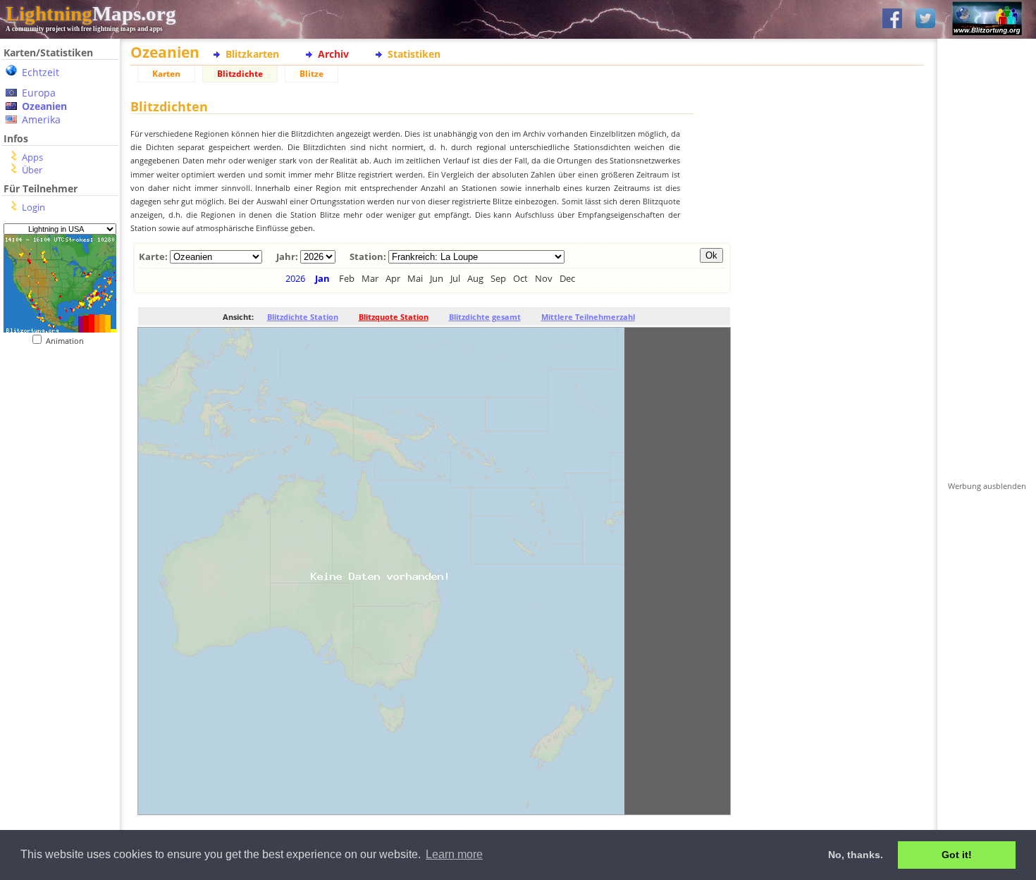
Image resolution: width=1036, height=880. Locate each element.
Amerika (41, 119)
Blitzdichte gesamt (485, 316)
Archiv (333, 54)
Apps (32, 157)
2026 (295, 278)
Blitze (311, 74)
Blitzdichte (240, 74)
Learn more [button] (454, 854)
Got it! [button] (957, 854)
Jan (322, 278)
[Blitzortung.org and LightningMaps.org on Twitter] (925, 19)
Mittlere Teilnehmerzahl (588, 316)
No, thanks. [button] (855, 854)
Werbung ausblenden (987, 486)
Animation (68, 340)
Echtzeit (40, 72)
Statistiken (414, 54)
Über (32, 169)
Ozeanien (44, 106)
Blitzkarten (252, 54)
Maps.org (91, 13)
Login (33, 207)
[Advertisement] (55, 432)
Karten (166, 74)
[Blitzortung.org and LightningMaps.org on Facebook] (892, 19)
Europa (39, 92)
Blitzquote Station (393, 316)
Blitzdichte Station (302, 316)
